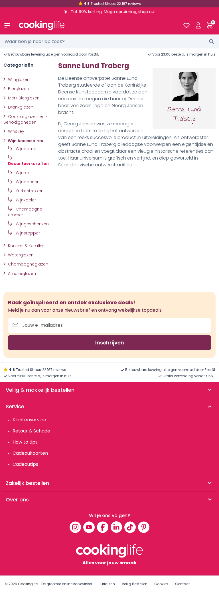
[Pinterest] (143, 527)
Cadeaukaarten (30, 453)
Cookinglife (28, 583)
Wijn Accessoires (25, 141)
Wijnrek (22, 172)
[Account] (198, 25)
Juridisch (107, 583)
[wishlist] (186, 25)
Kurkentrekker (28, 191)
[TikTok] (130, 527)
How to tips (25, 442)
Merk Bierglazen (23, 98)
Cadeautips (25, 464)
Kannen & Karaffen (26, 245)
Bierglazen (18, 88)
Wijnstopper (27, 233)
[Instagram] (75, 527)
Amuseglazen (21, 273)
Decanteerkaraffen (28, 163)
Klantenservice (29, 420)
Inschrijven (109, 342)
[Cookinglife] (96, 25)
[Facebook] (102, 527)
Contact (182, 583)
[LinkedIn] (116, 527)
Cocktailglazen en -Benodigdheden (25, 119)
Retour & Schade (31, 431)
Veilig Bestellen (134, 583)
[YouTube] (89, 527)
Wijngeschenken (32, 224)
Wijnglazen (18, 79)
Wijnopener (26, 182)
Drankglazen (20, 107)
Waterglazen (20, 255)
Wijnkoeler (25, 200)
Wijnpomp (25, 149)
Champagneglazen (27, 264)
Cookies (161, 583)
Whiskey (15, 131)
